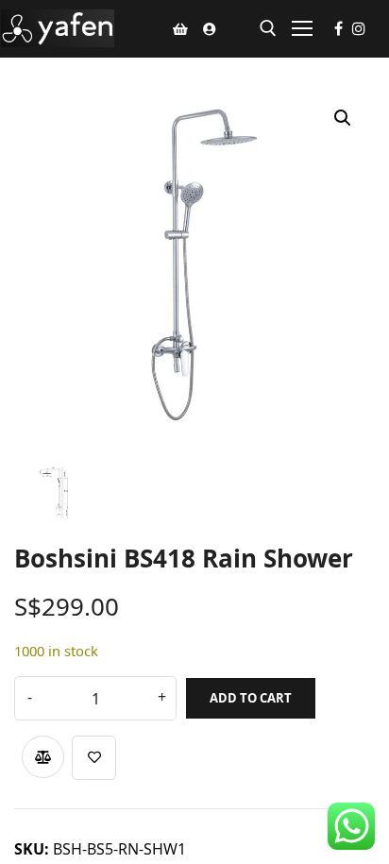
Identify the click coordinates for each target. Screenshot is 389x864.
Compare (43, 757)
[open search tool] (268, 28)
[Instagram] (358, 28)
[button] (343, 118)
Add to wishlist (94, 758)
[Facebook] (338, 28)
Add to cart (251, 697)
